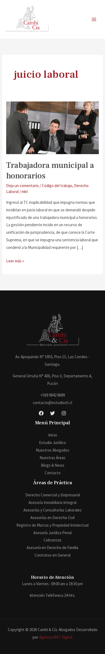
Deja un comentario (22, 185)
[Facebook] (41, 413)
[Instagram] (63, 413)
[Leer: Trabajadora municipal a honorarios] (52, 127)
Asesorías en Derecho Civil (52, 517)
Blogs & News (52, 465)
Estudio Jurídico (52, 442)
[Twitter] (52, 413)
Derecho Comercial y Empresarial (52, 494)
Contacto (53, 472)
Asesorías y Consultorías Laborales (52, 510)
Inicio (52, 435)
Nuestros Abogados (52, 450)
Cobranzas (52, 540)
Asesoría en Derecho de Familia (52, 547)
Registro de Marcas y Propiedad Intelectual (52, 525)
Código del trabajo (57, 185)
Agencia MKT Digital (55, 637)
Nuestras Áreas (52, 457)
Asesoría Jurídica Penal (52, 532)
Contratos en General (52, 555)
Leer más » (15, 260)
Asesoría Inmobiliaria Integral (52, 502)
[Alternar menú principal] (94, 19)
